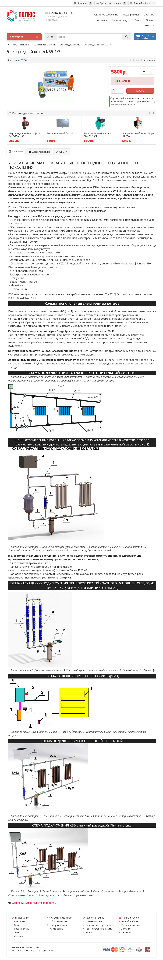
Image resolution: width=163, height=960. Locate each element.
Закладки (126, 928)
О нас (17, 932)
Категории (16, 36)
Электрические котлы (45, 44)
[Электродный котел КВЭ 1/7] (56, 85)
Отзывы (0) (61, 151)
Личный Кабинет (130, 921)
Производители (94, 921)
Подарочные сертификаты (99, 925)
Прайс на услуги (22, 928)
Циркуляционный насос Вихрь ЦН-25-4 (137, 135)
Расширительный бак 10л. (61, 133)
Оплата (18, 925)
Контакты (19, 921)
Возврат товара (58, 925)
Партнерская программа (98, 928)
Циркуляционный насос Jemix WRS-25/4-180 (25, 135)
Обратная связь (58, 921)
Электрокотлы (47, 902)
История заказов (130, 925)
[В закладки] (144, 71)
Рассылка (126, 932)
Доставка (19, 936)
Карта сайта (56, 928)
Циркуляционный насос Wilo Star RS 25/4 (99, 135)
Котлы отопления (22, 44)
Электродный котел (24, 902)
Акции (88, 932)
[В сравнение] (150, 71)
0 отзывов (149, 60)
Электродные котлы (70, 44)
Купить (140, 90)
